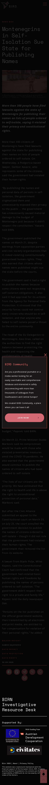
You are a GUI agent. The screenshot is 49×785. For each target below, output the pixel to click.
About (15, 763)
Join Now (23, 418)
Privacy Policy (26, 763)
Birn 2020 (6, 763)
